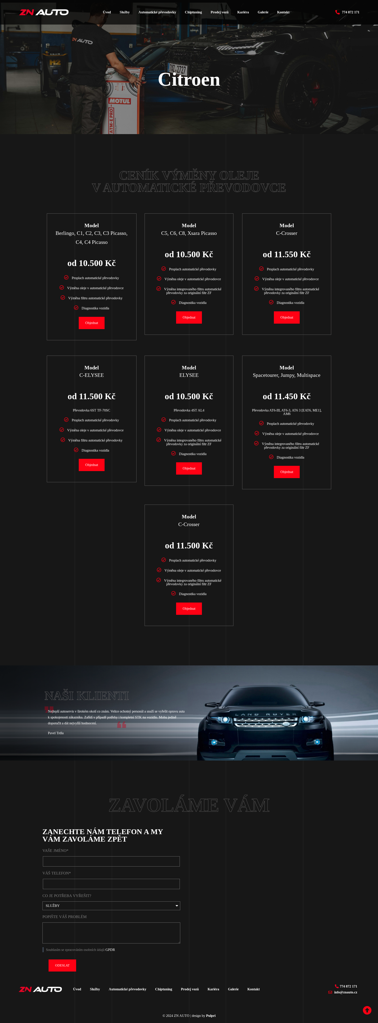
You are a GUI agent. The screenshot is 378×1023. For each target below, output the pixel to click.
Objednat (91, 323)
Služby (125, 12)
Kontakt (283, 12)
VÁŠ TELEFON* (56, 873)
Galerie (263, 12)
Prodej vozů (220, 12)
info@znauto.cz (345, 992)
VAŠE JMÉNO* (55, 850)
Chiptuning (193, 12)
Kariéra (243, 12)
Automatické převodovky (157, 12)
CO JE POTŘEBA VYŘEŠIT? (66, 896)
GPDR (110, 950)
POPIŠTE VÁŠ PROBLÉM (64, 917)
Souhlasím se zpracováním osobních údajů (80, 950)
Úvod (107, 12)
